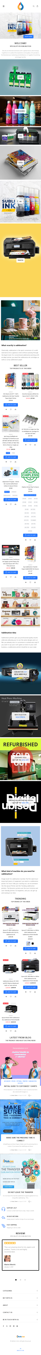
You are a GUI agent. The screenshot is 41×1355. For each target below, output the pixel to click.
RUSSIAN (15, 496)
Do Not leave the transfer (20, 1192)
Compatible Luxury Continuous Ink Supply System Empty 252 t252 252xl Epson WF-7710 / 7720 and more (10, 562)
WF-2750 (27, 527)
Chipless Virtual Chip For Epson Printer (30, 488)
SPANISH (14, 492)
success (20, 1083)
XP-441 (30, 502)
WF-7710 (33, 524)
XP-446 (30, 506)
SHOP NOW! (28, 37)
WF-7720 (27, 524)
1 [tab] (16, 1280)
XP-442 (35, 502)
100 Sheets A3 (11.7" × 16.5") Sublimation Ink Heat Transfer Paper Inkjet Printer (10, 396)
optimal (19, 1081)
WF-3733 (26, 520)
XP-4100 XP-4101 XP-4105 (30, 495)
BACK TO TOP (20, 1351)
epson (13, 1081)
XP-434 (35, 499)
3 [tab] (25, 1280)
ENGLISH (7, 492)
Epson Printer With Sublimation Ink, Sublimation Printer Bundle (11, 1019)
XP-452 (35, 506)
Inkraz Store (14, 1095)
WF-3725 (27, 517)
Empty (8, 453)
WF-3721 (27, 513)
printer (25, 1081)
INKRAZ (11, 392)
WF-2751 (33, 527)
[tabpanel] (20, 1256)
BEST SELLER (20, 365)
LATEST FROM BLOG (20, 1037)
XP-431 (30, 499)
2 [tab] (20, 1280)
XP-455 (26, 509)
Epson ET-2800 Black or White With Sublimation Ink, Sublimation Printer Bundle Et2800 (30, 933)
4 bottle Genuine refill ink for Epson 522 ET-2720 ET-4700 (30, 395)
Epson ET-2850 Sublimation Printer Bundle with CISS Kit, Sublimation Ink (11, 932)
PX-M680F (33, 520)
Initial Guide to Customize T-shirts (20, 1086)
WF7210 (30, 531)
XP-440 (24, 502)
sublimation (33, 1081)
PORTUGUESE (7, 496)
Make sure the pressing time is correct (20, 1139)
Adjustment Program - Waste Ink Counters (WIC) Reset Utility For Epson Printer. (10, 484)
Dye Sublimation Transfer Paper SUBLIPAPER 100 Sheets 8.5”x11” (30, 569)
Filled (13, 453)
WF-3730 (33, 517)
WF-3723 (33, 513)
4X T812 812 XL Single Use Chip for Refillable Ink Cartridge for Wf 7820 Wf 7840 (30, 431)
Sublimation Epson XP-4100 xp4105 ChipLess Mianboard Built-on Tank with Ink (11, 983)
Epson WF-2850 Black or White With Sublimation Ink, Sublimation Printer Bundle (30, 978)
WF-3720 (33, 509)
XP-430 (24, 499)
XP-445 (24, 506)
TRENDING (20, 898)
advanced (7, 1081)
